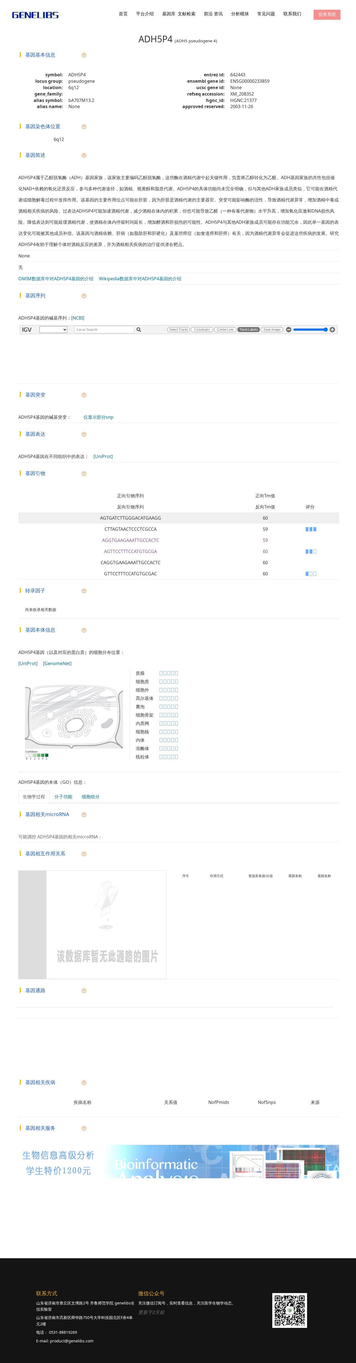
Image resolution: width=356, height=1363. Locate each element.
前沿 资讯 (213, 13)
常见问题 (266, 13)
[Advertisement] (157, 1219)
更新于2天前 (151, 1312)
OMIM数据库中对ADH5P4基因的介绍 (55, 279)
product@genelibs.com (71, 1340)
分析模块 (240, 13)
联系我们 (292, 13)
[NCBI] (77, 318)
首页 (123, 13)
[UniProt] (103, 456)
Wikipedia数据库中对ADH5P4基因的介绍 (140, 279)
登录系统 (327, 14)
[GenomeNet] (57, 663)
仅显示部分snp (98, 417)
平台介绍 (145, 13)
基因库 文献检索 (179, 13)
